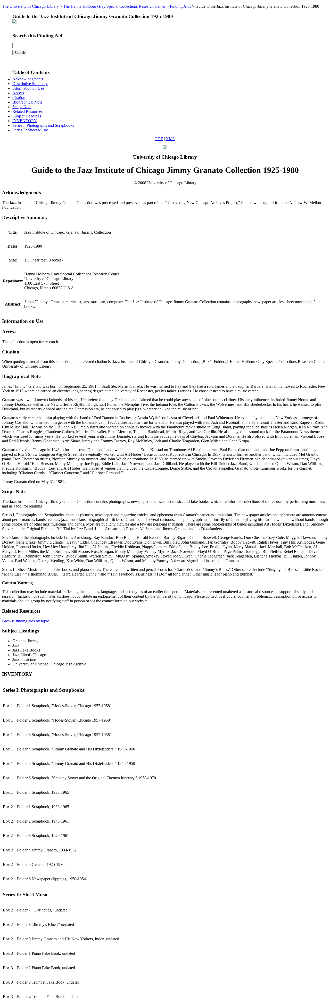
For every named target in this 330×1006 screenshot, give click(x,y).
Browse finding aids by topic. (26, 621)
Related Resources (27, 111)
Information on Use (28, 88)
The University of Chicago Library (30, 6)
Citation (18, 97)
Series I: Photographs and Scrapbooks (43, 125)
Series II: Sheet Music (30, 130)
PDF (159, 139)
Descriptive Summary (30, 83)
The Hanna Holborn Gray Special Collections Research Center (114, 6)
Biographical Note (27, 102)
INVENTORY (24, 121)
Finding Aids (180, 6)
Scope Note (21, 107)
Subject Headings (26, 116)
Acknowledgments (27, 79)
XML (170, 139)
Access (18, 93)
